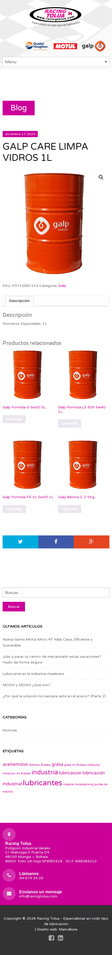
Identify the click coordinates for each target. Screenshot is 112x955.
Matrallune (68, 929)
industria (45, 772)
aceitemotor (15, 764)
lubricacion (70, 773)
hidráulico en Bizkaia (16, 773)
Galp (62, 285)
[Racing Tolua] (56, 15)
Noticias (10, 730)
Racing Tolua (48, 918)
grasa (57, 764)
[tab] (19, 301)
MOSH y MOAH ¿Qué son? (27, 685)
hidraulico (93, 765)
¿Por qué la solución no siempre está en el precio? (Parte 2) (54, 696)
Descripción (19, 301)
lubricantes (42, 782)
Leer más (14, 419)
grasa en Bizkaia (75, 765)
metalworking (84, 784)
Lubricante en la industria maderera (33, 674)
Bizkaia (46, 765)
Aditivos (34, 765)
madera (68, 784)
